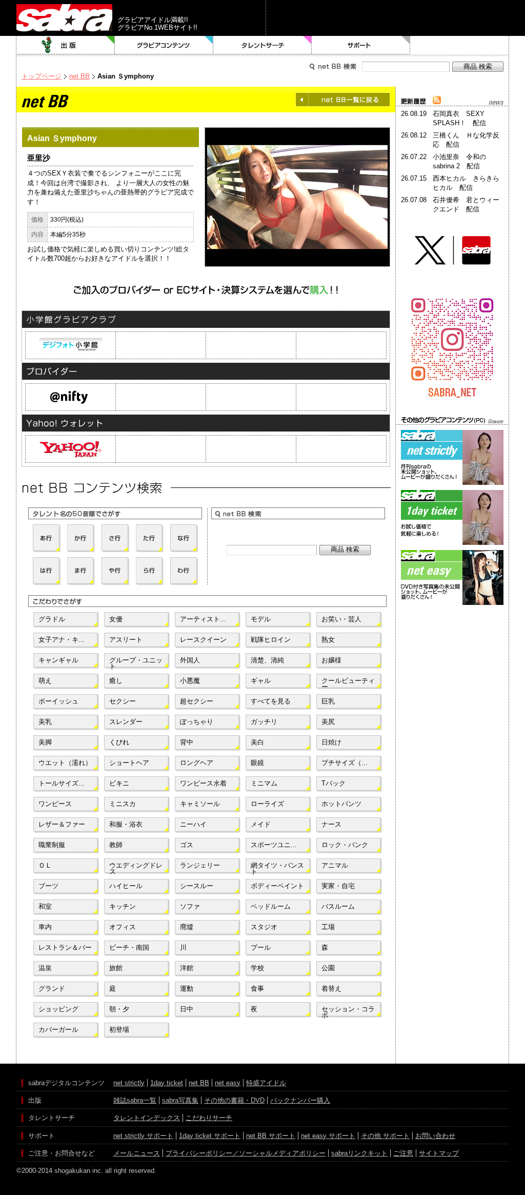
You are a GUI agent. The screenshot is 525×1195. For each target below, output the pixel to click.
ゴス (186, 845)
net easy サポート (328, 1136)
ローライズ (267, 804)
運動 (186, 988)
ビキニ (119, 783)
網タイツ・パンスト (277, 867)
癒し (116, 680)
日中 (186, 1009)
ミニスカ (122, 804)
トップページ (42, 76)
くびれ (119, 742)
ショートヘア (129, 763)
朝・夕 (119, 1009)
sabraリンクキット (359, 1153)
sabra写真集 (180, 1100)
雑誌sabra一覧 (134, 1100)
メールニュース (136, 1153)
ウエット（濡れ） (65, 763)
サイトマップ (439, 1153)
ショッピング (58, 1009)
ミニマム (264, 783)
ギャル (261, 680)
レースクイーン (203, 639)
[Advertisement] (452, 653)
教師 (116, 845)
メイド (261, 824)
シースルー (196, 886)
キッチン (122, 906)
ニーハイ (193, 824)
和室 (45, 906)
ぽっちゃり (196, 722)
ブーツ (48, 886)
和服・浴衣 (126, 824)
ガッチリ (264, 722)
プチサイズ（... (344, 763)
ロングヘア (196, 763)
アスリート (126, 639)
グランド (51, 988)
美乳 (45, 722)
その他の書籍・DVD (234, 1100)
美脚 (45, 742)
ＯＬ (45, 865)
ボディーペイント (277, 886)
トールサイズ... (61, 783)
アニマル (334, 865)
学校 (257, 968)
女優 (116, 619)
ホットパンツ (341, 804)
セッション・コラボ (348, 1011)
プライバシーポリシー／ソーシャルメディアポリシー (246, 1153)
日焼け (331, 742)
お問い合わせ (435, 1136)
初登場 (119, 1029)
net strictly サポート (143, 1136)
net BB (79, 76)
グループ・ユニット (136, 662)
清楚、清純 (267, 660)
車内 (45, 927)
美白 (257, 742)
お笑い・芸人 (341, 619)
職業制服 (51, 845)
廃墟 (186, 927)
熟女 (328, 639)
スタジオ (264, 927)
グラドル (51, 619)
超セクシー (196, 701)
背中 (186, 742)
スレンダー (126, 722)
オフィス (122, 927)
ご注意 (403, 1153)
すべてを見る (271, 701)
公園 (328, 968)
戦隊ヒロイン (271, 639)
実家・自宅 (338, 886)
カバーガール (58, 1029)
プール (261, 947)
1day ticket (166, 1083)
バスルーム (338, 906)
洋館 (186, 968)
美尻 (328, 722)
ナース (331, 824)
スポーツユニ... (274, 845)
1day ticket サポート (209, 1136)
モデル (261, 619)
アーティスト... (203, 619)
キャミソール (200, 804)
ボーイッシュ (58, 701)
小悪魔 (190, 680)
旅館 (116, 968)
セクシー (122, 701)
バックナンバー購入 (300, 1100)
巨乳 (328, 701)
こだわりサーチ (209, 1118)
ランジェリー (200, 865)
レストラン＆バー (65, 947)
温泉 (45, 968)
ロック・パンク (344, 845)
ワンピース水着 (203, 783)
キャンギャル (58, 660)
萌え (45, 680)
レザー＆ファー (61, 824)
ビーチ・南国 (129, 947)
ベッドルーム (271, 906)
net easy (227, 1083)
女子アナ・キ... (61, 639)
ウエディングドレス (136, 867)
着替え (331, 988)
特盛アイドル (266, 1083)
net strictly (129, 1083)
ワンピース (55, 804)
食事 (257, 988)
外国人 (190, 660)
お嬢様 (331, 660)
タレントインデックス (146, 1118)
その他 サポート (385, 1136)
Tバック (333, 783)
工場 (328, 927)
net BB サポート (270, 1136)
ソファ (190, 906)
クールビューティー (348, 683)
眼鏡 (257, 763)
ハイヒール (126, 886)
